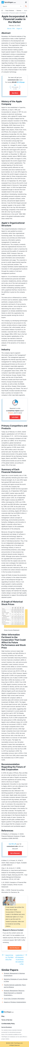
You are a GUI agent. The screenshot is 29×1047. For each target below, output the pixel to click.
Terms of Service (6, 1020)
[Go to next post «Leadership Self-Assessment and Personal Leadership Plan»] (21, 959)
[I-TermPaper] (9, 2)
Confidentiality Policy (8, 1023)
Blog (2, 1016)
